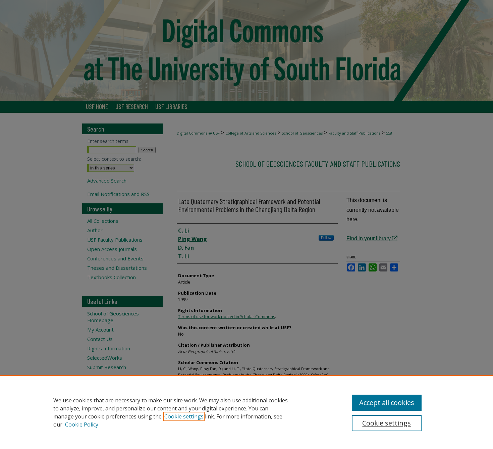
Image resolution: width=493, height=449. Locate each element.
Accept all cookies (386, 402)
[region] (246, 412)
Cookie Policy (81, 424)
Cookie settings (184, 416)
